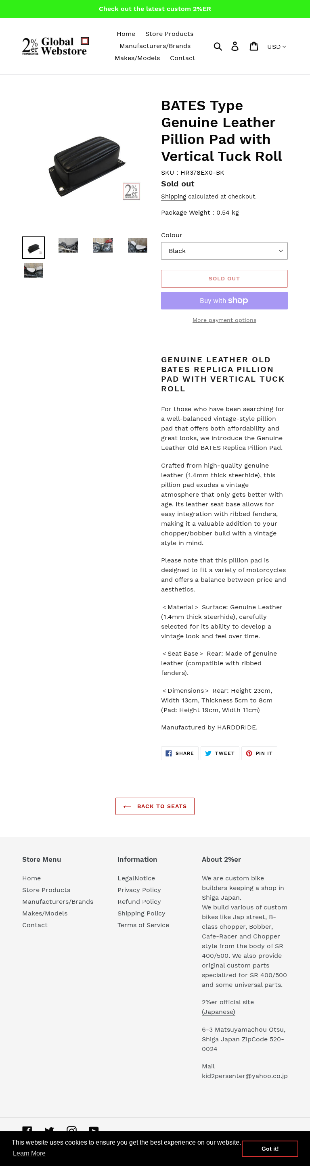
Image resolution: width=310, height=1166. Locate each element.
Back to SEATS (161, 806)
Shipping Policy (141, 913)
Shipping (173, 196)
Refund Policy (139, 901)
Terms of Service (143, 925)
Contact (35, 925)
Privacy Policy (139, 890)
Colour (171, 235)
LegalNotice (136, 878)
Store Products (46, 890)
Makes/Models (44, 913)
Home (31, 878)
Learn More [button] (29, 1153)
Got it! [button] (270, 1148)
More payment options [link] (224, 320)
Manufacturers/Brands (57, 901)
